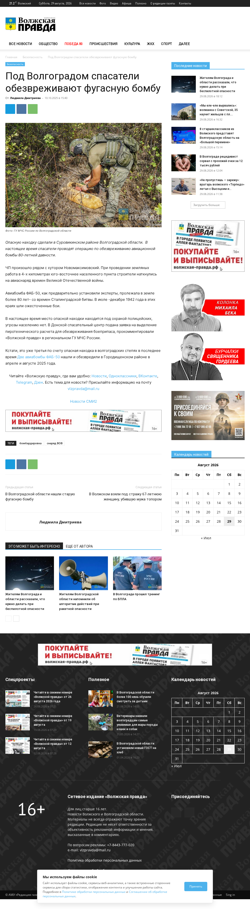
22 (229, 512)
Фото (103, 3)
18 (187, 512)
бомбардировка (31, 443)
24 (177, 521)
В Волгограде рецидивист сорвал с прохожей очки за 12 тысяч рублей (221, 161)
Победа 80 (73, 44)
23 (239, 512)
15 (229, 502)
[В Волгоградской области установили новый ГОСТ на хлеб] (100, 749)
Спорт (166, 44)
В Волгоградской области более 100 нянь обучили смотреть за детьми (135, 697)
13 (208, 502)
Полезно (140, 3)
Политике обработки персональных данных (93, 892)
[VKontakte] (241, 3)
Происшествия (103, 44)
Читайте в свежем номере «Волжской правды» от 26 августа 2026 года (53, 697)
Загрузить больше (206, 205)
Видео (114, 3)
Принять (195, 886)
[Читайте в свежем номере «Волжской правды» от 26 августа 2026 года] (17, 698)
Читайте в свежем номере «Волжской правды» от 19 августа (53, 720)
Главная (11, 57)
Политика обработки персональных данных (105, 860)
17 (177, 512)
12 (198, 502)
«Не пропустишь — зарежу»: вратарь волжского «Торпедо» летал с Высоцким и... (222, 184)
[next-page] (16, 619)
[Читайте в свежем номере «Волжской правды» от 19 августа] (17, 722)
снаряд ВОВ (54, 443)
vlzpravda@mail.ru (83, 388)
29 (229, 521)
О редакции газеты (162, 3)
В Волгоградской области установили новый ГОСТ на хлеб (136, 748)
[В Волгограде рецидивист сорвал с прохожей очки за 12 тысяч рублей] (183, 162)
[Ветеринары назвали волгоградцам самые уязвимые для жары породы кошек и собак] (100, 722)
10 (177, 502)
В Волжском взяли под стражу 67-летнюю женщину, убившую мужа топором (125, 496)
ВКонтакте (147, 376)
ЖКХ (150, 44)
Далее (184, 44)
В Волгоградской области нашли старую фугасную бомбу (40, 496)
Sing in (230, 895)
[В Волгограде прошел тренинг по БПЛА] (137, 573)
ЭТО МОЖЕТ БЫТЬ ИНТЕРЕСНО (34, 546)
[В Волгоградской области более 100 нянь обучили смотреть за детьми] (100, 698)
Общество (48, 44)
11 (187, 502)
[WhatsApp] (33, 109)
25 (187, 521)
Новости (99, 376)
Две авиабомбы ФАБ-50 (38, 357)
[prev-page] (8, 619)
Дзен (38, 382)
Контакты (185, 3)
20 (208, 512)
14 (219, 502)
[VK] (21, 109)
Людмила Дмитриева (25, 98)
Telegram (24, 382)
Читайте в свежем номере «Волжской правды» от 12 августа (53, 744)
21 (219, 512)
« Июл (206, 538)
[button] (239, 44)
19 (198, 512)
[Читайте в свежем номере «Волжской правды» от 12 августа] (17, 745)
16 (239, 502)
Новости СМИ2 (83, 401)
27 (208, 521)
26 (198, 521)
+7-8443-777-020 (120, 845)
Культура (132, 44)
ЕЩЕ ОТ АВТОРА (79, 546)
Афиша (126, 3)
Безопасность (32, 57)
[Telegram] (233, 3)
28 (219, 521)
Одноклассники (122, 376)
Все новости (87, 3)
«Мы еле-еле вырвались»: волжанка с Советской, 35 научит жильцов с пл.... (219, 110)
